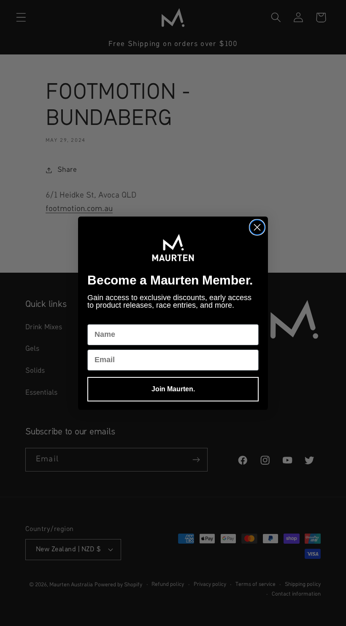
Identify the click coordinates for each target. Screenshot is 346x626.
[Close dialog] (257, 227)
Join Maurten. (173, 389)
